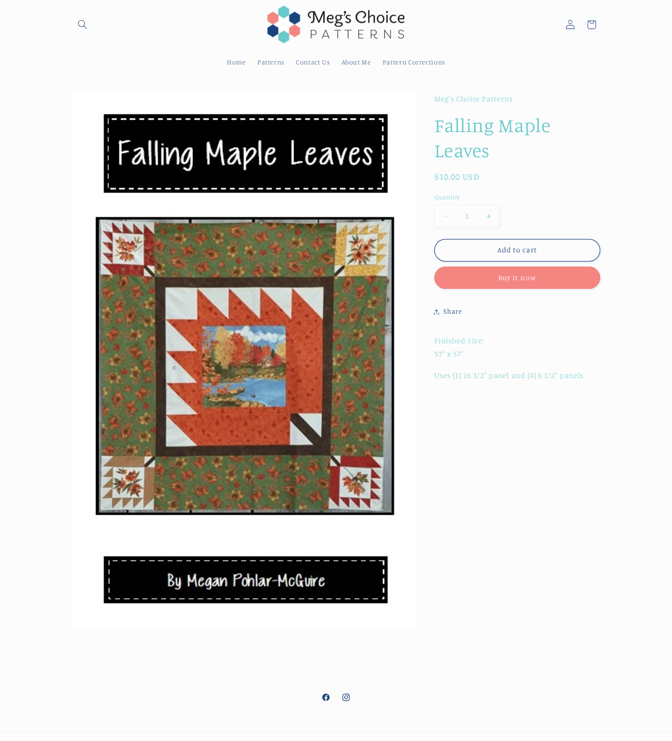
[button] (82, 24)
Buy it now (517, 277)
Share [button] (452, 311)
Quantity (446, 197)
